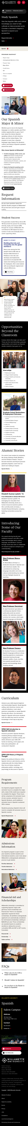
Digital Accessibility (6, 1102)
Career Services (18, 184)
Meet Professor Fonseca (12, 648)
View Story (10, 272)
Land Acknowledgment (7, 1119)
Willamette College (18, 10)
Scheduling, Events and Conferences (11, 1122)
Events (3, 1105)
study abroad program (15, 170)
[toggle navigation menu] (7, 49)
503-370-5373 (7, 1025)
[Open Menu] (23, 2)
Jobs (3, 1112)
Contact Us (8, 1049)
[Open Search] (19, 2)
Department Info (9, 90)
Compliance (5, 1115)
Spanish (4, 48)
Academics (8, 10)
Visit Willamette (9, 1053)
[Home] (3, 10)
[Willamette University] (9, 2)
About (3, 1098)
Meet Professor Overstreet (13, 606)
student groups (17, 178)
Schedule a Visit (9, 188)
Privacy (3, 1108)
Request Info (8, 85)
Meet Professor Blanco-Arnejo (11, 559)
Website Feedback (6, 1095)
